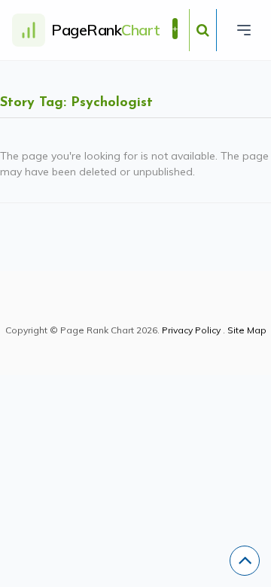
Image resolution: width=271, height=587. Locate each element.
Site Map (246, 330)
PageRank (105, 29)
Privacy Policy (191, 330)
